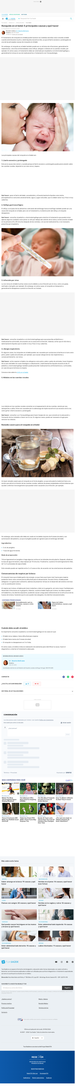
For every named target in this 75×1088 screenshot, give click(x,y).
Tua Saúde (4, 14)
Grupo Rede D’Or (46, 1046)
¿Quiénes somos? (6, 999)
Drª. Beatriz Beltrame (17, 661)
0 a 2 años (28, 22)
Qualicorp (49, 1078)
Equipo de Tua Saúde (17, 34)
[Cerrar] (41, 2)
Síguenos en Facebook (67, 962)
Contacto (4, 1012)
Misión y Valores (43, 999)
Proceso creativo (6, 1003)
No (38, 684)
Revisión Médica (43, 1003)
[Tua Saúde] (10, 19)
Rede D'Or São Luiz (32, 1073)
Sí (28, 684)
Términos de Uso (43, 1008)
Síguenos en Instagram (62, 962)
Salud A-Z (11, 22)
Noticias (24, 14)
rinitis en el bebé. (22, 372)
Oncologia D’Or (44, 1073)
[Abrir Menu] (2, 18)
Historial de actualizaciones (12, 691)
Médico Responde (14, 14)
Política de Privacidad (7, 1008)
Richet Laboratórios (38, 1078)
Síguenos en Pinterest (73, 962)
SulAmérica (26, 1078)
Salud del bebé (20, 22)
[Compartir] (64, 677)
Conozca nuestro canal (56, 962)
